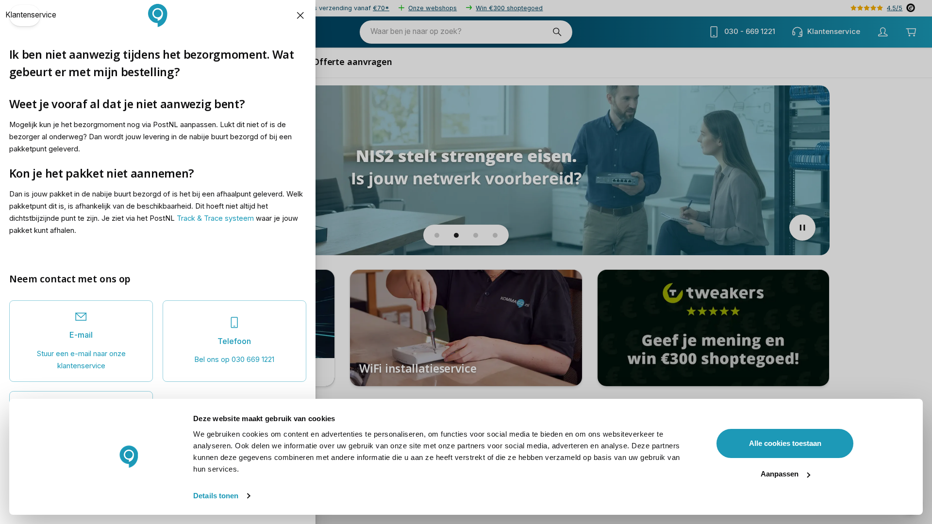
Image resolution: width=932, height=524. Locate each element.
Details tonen (215, 495)
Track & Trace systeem (215, 218)
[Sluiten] (300, 15)
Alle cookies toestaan (785, 443)
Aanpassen (780, 474)
